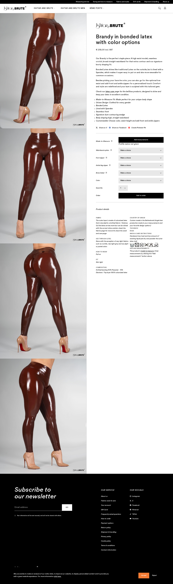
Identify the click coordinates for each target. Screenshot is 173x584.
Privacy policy (106, 536)
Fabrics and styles (122, 2)
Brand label (100, 173)
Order (98, 195)
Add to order (141, 195)
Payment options (107, 523)
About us (166, 2)
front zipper (100, 158)
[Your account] (165, 8)
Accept (143, 575)
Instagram (136, 496)
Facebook (135, 505)
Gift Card (104, 510)
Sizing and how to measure (103, 2)
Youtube (135, 519)
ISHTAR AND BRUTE (43, 8)
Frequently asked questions (111, 514)
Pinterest (135, 510)
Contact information (108, 550)
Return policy (106, 527)
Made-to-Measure (103, 141)
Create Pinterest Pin (138, 128)
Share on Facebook (119, 128)
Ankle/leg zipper (102, 165)
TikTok (134, 514)
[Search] (159, 8)
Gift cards (137, 2)
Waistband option (103, 150)
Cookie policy (106, 541)
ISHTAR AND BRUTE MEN (73, 8)
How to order (106, 519)
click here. (57, 576)
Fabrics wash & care (108, 501)
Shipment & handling (151, 2)
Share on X (103, 128)
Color (98, 180)
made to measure (147, 251)
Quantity (99, 188)
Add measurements (141, 140)
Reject (154, 575)
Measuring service (82, 2)
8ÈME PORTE (96, 8)
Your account (106, 505)
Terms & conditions (108, 545)
